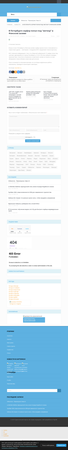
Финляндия (46, 167)
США (44, 164)
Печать (52, 36)
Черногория (13, 170)
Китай (35, 161)
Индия (35, 158)
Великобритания (21, 155)
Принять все (61, 445)
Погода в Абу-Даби (14, 295)
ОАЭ (27, 164)
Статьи (9, 353)
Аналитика (9, 336)
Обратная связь (11, 383)
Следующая (55, 77)
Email (58, 36)
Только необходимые (48, 445)
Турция (24, 167)
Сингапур (50, 164)
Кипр (30, 161)
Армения (36, 152)
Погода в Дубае (13, 297)
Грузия (11, 158)
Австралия (12, 152)
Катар (25, 161)
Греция (51, 155)
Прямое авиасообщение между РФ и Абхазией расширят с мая (33, 93)
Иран (49, 158)
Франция (53, 167)
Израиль (29, 158)
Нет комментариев (30, 36)
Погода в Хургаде (13, 291)
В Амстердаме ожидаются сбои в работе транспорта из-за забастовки (19, 80)
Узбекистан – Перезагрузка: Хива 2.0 (31, 20)
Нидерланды (20, 164)
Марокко (12, 164)
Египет (23, 158)
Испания (55, 158)
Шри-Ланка (21, 170)
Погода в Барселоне (14, 290)
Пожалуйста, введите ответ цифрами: (19, 133)
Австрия (20, 152)
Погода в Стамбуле (14, 288)
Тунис (18, 167)
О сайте (9, 380)
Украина (38, 167)
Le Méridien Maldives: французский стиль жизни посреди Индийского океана (31, 186)
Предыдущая (13, 77)
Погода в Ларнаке (14, 293)
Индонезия (43, 158)
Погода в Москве (13, 286)
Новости (23, 36)
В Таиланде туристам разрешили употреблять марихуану (50, 80)
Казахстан (18, 161)
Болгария (12, 155)
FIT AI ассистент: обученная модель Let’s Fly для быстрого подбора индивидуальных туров (33, 210)
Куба (46, 161)
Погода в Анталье (14, 299)
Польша (32, 164)
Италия (12, 161)
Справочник (10, 349)
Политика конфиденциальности (28, 446)
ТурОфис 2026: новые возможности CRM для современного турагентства (29, 192)
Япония (29, 170)
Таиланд (12, 167)
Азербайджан (28, 152)
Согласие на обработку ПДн (9, 448)
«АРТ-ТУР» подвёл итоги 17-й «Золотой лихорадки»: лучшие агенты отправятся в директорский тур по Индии (16, 95)
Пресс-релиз (10, 342)
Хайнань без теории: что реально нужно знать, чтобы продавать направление (31, 198)
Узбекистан (31, 167)
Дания (17, 158)
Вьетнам (37, 155)
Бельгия (50, 152)
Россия (39, 164)
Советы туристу (11, 346)
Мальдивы (52, 161)
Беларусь (43, 152)
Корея (41, 161)
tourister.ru (18, 68)
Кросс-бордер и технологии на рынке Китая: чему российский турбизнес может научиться (51, 95)
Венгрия (30, 155)
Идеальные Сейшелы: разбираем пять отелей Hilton (23, 203)
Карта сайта (10, 377)
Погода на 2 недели (15, 304)
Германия (44, 155)
